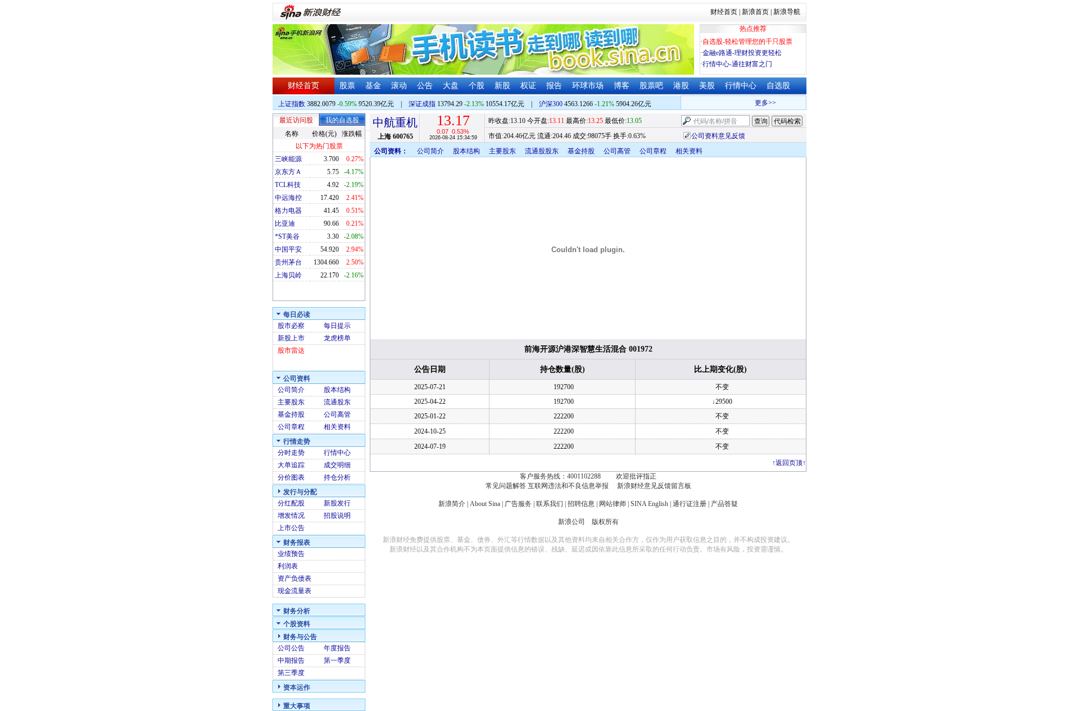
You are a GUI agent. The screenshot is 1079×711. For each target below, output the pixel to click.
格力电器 (288, 211)
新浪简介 (451, 504)
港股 (681, 85)
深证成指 (422, 104)
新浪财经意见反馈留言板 (654, 486)
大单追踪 (291, 465)
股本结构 (337, 390)
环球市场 (588, 85)
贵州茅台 (288, 262)
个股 (476, 85)
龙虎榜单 (337, 338)
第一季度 (337, 660)
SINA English (649, 504)
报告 (554, 85)
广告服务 (518, 504)
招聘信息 (581, 504)
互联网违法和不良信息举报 (568, 486)
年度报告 (337, 648)
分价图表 (291, 477)
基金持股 (291, 414)
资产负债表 (294, 578)
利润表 (288, 566)
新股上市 (291, 338)
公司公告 (291, 648)
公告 (425, 85)
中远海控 (288, 198)
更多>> (760, 103)
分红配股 (291, 503)
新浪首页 (755, 12)
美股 (707, 85)
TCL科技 (288, 185)
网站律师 (612, 504)
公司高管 (337, 414)
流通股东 (337, 402)
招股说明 (337, 515)
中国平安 (288, 249)
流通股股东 (542, 151)
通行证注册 (689, 504)
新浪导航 (786, 12)
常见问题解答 (506, 486)
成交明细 (337, 465)
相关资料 (337, 427)
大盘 (451, 85)
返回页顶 (789, 463)
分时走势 (291, 453)
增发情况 (291, 515)
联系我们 (549, 504)
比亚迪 (285, 223)
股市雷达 (291, 350)
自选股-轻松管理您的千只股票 (747, 41)
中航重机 (395, 122)
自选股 (778, 85)
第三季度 (291, 673)
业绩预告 (291, 554)
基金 (373, 85)
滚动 (399, 85)
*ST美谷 (287, 236)
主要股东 (291, 402)
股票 (347, 85)
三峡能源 (288, 159)
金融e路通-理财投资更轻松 (742, 53)
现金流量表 (294, 591)
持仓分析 (337, 477)
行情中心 (740, 85)
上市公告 (291, 528)
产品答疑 (724, 504)
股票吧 (651, 85)
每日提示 (337, 326)
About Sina (485, 504)
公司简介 (291, 390)
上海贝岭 (288, 275)
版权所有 (605, 522)
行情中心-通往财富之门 (737, 64)
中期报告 (291, 660)
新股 (502, 85)
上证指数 (291, 104)
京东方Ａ (288, 172)
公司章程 (291, 427)
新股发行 (337, 503)
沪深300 (551, 104)
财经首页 (723, 12)
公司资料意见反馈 (718, 136)
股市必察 (291, 326)
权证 (528, 85)
